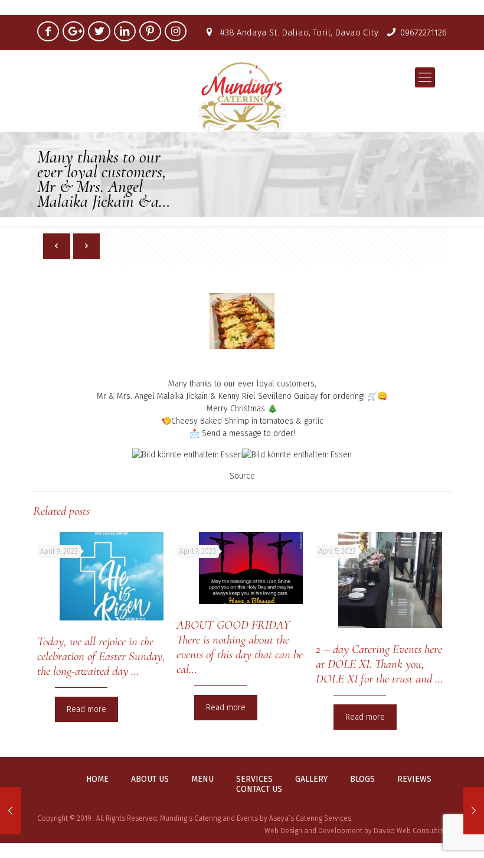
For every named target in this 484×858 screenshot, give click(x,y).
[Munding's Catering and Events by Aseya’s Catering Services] (242, 96)
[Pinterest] (150, 31)
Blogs (362, 779)
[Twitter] (99, 31)
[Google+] (73, 31)
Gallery (311, 779)
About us (150, 779)
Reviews (414, 779)
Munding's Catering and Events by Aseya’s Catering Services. (256, 818)
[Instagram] (176, 31)
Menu (202, 779)
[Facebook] (48, 31)
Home (97, 779)
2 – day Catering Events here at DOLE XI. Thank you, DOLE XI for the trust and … (379, 664)
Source (242, 476)
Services (254, 779)
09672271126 (423, 32)
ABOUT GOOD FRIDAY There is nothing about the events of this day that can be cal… (239, 647)
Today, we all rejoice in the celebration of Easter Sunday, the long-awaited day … (101, 656)
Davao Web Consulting (410, 831)
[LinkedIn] (125, 31)
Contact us (259, 789)
